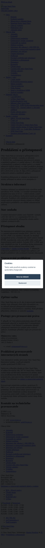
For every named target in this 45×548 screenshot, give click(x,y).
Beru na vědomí (22, 277)
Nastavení (23, 283)
